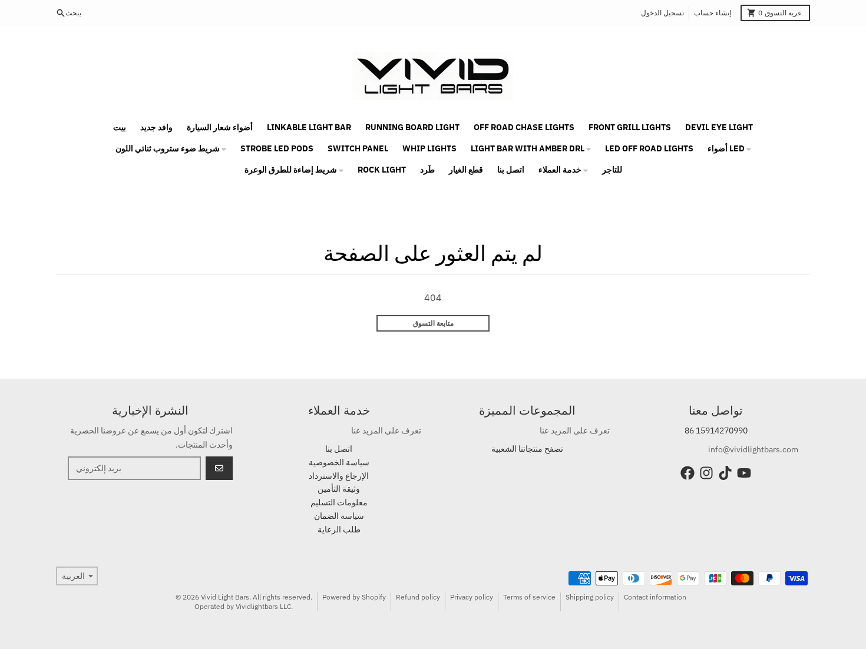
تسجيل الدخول (662, 12)
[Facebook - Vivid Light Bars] (687, 473)
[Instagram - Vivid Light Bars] (706, 473)
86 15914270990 (716, 430)
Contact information (655, 596)
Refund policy (418, 596)
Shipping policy (590, 596)
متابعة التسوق (433, 323)
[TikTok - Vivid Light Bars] (725, 473)
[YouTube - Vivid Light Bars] (744, 473)
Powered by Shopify (354, 596)
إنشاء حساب (712, 12)
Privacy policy (471, 596)
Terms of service (529, 596)
